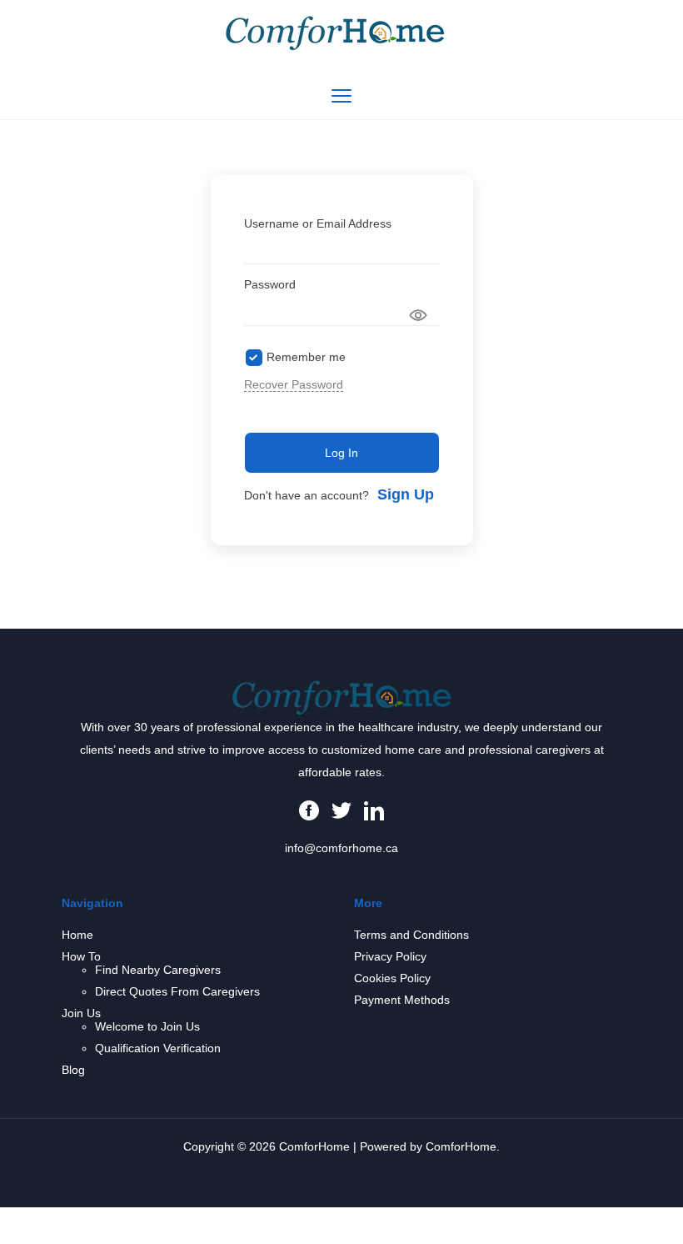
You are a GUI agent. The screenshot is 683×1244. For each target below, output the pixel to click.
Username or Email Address (317, 223)
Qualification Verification (158, 1048)
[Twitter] (341, 809)
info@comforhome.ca (341, 848)
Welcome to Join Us (147, 1026)
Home (77, 934)
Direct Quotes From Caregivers (177, 991)
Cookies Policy (392, 978)
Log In (341, 452)
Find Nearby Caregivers (158, 969)
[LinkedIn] (374, 809)
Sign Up (405, 494)
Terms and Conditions (411, 934)
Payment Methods (402, 999)
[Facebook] (309, 809)
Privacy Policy (390, 956)
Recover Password (293, 384)
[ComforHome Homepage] (342, 696)
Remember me (306, 357)
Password (270, 284)
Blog (73, 1069)
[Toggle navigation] (341, 96)
